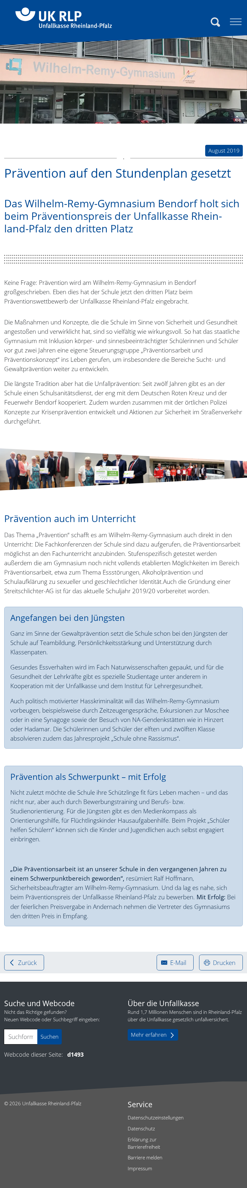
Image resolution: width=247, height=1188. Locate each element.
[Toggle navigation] (236, 22)
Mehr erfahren (149, 1034)
